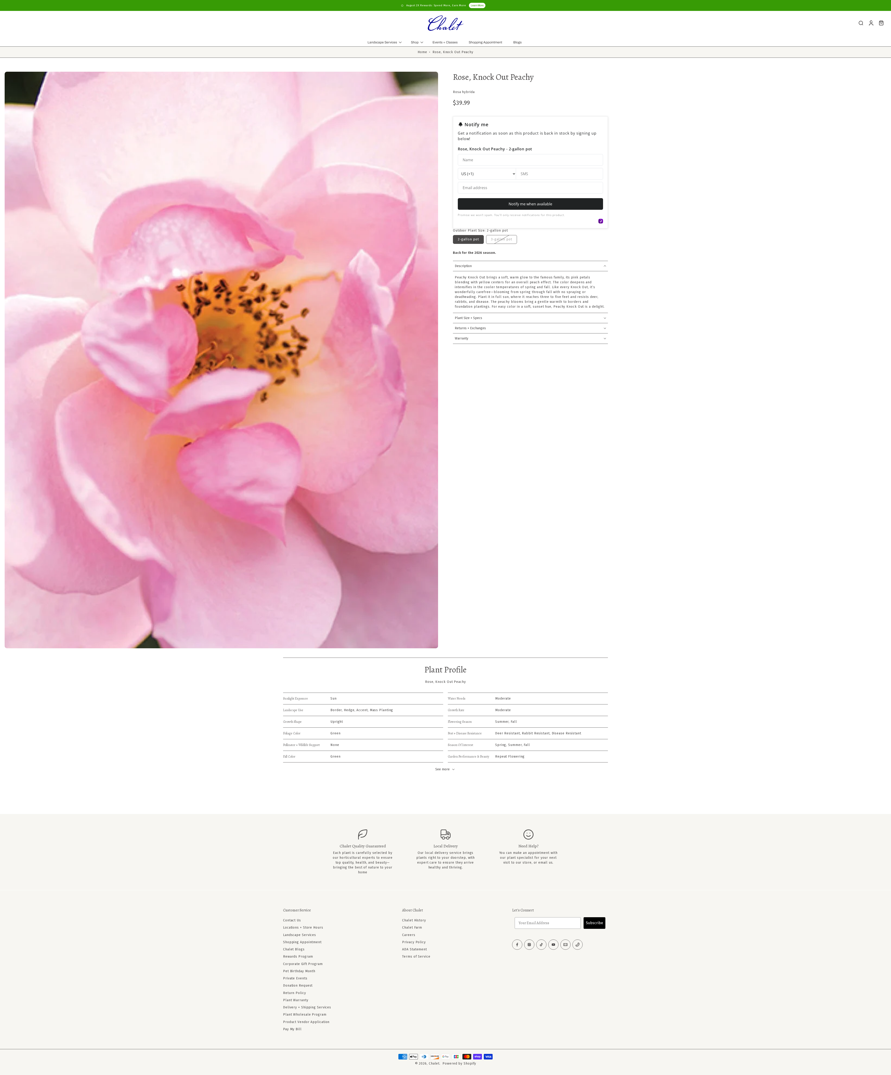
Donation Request (298, 986)
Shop (415, 42)
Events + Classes (445, 42)
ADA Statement (414, 949)
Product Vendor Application (306, 1022)
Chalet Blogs (294, 949)
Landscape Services (382, 42)
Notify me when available (530, 204)
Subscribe (594, 923)
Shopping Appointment (485, 42)
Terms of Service (416, 957)
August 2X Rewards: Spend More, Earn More (436, 5)
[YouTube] (553, 944)
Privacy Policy (414, 942)
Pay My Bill (292, 1029)
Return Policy (294, 993)
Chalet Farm (412, 928)
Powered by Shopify (459, 1063)
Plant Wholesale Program (304, 1015)
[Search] (861, 22)
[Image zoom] (221, 360)
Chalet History (414, 920)
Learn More (477, 5)
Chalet (434, 1063)
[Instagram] (529, 944)
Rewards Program (298, 957)
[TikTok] (541, 944)
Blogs (517, 42)
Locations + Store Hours (303, 928)
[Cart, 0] (881, 23)
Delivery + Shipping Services (307, 1007)
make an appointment (531, 853)
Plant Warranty (295, 1000)
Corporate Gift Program (303, 964)
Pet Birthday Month (299, 971)
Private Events (295, 978)
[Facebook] (517, 944)
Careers (408, 935)
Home (422, 52)
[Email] (565, 944)
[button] (335, 910)
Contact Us (292, 920)
